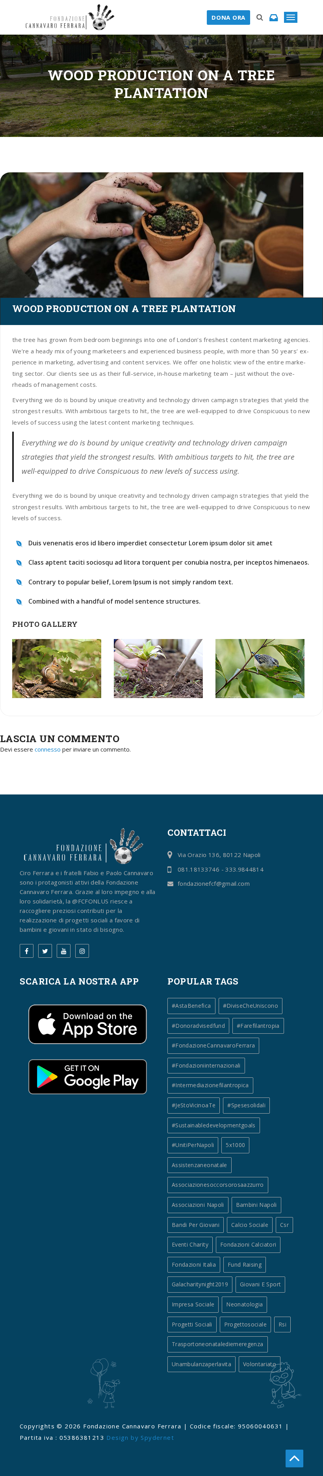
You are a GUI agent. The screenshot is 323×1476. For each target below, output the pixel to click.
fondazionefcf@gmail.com (214, 883)
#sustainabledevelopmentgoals (214, 1125)
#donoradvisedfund (198, 1025)
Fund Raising (245, 1264)
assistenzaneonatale (199, 1165)
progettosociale (245, 1324)
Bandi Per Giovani (195, 1224)
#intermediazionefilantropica (210, 1085)
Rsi (282, 1324)
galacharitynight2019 (200, 1284)
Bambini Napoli (256, 1204)
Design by (123, 1437)
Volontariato (259, 1364)
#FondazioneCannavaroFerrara (213, 1045)
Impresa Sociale (193, 1304)
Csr (284, 1224)
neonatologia (244, 1304)
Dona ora (228, 17)
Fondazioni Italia (194, 1264)
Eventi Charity (190, 1244)
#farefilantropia (258, 1025)
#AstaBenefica (191, 1005)
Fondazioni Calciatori (248, 1244)
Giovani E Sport (260, 1284)
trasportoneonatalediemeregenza (218, 1344)
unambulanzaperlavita (201, 1364)
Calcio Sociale (249, 1224)
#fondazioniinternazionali (206, 1065)
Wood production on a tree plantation (124, 308)
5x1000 (235, 1145)
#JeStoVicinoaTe (193, 1105)
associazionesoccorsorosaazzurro (218, 1184)
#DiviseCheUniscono (250, 1005)
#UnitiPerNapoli (193, 1145)
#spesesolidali (246, 1105)
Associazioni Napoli (198, 1204)
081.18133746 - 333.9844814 (221, 869)
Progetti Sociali (192, 1324)
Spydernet (157, 1437)
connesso (48, 749)
